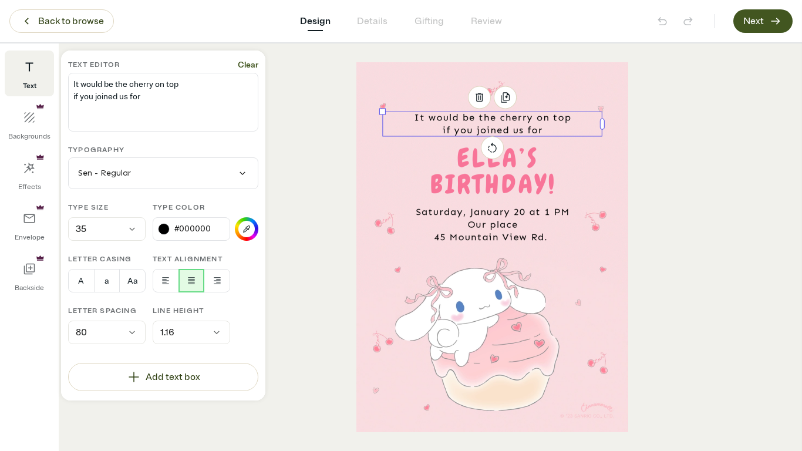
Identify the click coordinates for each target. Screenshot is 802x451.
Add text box (173, 377)
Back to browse (71, 21)
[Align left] (166, 280)
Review (486, 21)
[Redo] (688, 21)
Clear (248, 65)
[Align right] (217, 280)
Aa (132, 281)
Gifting (429, 21)
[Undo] (662, 21)
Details (372, 21)
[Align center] (191, 280)
